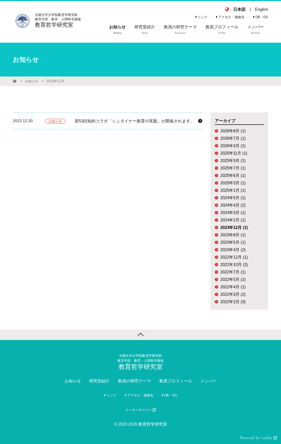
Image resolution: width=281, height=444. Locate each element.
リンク (202, 17)
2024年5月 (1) (233, 197)
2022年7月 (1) (233, 272)
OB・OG (261, 17)
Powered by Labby (257, 438)
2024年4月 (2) (233, 205)
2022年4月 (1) (233, 286)
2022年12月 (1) (234, 257)
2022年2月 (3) (233, 301)
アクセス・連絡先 (231, 17)
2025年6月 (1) (233, 175)
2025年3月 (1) (233, 182)
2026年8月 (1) (233, 130)
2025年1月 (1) (233, 190)
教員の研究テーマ (134, 381)
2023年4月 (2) (233, 249)
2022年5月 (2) (233, 279)
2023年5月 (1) (233, 242)
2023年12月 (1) (234, 227)
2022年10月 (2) (234, 264)
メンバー (208, 381)
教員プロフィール (175, 381)
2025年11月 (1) (233, 153)
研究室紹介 (99, 381)
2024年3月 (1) (233, 212)
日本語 (239, 9)
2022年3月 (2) (233, 294)
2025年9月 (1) (233, 160)
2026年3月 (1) (233, 145)
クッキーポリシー (139, 410)
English (261, 9)
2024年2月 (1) (233, 220)
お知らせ (31, 81)
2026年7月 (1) (233, 138)
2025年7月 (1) (233, 168)
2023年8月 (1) (233, 234)
